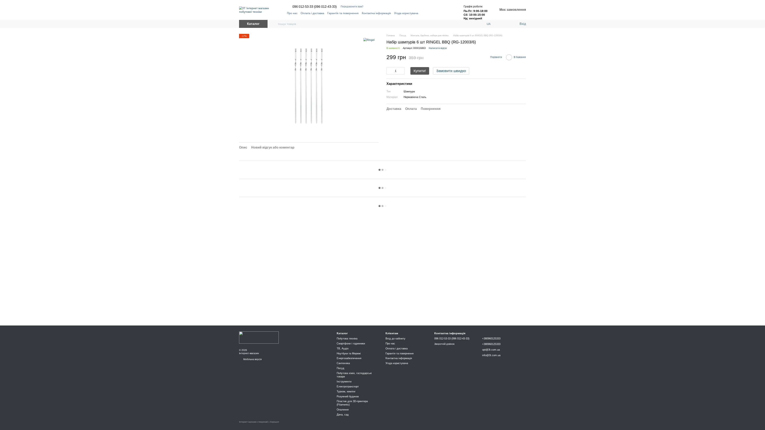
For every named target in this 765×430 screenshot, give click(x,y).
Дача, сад (343, 414)
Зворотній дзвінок (444, 344)
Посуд (340, 368)
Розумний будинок (348, 396)
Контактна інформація (376, 13)
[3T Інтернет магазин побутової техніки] (259, 337)
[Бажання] (508, 24)
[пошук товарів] (275, 24)
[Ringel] (369, 40)
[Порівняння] (500, 24)
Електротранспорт (348, 386)
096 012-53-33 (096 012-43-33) (314, 6)
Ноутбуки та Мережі (349, 353)
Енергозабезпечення (349, 358)
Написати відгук (438, 48)
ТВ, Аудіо (342, 348)
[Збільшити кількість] (402, 70)
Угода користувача (406, 13)
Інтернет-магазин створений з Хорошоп (259, 422)
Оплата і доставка (312, 13)
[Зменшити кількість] (389, 70)
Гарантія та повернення (343, 13)
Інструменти (344, 381)
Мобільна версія (252, 359)
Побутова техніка (347, 338)
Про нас (292, 13)
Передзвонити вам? (352, 6)
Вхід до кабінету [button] (395, 338)
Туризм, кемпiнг (346, 391)
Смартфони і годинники (351, 343)
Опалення (343, 409)
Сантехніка (343, 363)
